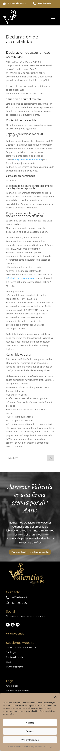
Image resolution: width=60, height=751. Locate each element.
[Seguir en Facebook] (8, 625)
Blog (8, 662)
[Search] (50, 458)
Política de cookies (15, 746)
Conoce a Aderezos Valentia (21, 647)
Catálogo (11, 652)
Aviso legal (48, 746)
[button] (55, 696)
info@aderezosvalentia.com (27, 159)
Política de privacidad (33, 746)
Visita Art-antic (15, 633)
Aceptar (30, 722)
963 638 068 (44, 3)
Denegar (30, 731)
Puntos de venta (17, 3)
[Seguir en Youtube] (18, 625)
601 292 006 (19, 602)
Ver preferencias (30, 739)
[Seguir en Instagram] (13, 625)
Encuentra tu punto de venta (30, 552)
